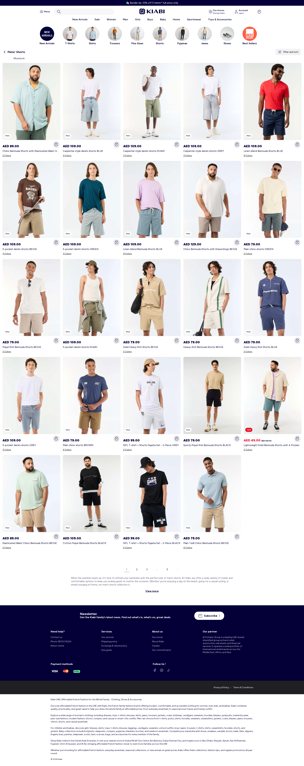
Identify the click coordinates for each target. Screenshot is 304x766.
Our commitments (161, 650)
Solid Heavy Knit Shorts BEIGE (140, 347)
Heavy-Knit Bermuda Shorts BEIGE (203, 347)
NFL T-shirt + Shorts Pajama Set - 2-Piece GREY (151, 445)
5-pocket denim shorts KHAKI (80, 347)
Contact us (56, 637)
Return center (57, 645)
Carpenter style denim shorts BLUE (83, 150)
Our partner (210, 631)
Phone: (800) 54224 (61, 641)
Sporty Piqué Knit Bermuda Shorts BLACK (207, 445)
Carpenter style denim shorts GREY (203, 150)
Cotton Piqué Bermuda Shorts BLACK (84, 543)
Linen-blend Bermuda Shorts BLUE (263, 150)
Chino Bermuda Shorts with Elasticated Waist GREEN (31, 150)
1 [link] (126, 569)
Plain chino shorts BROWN (78, 445)
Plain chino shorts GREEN (258, 249)
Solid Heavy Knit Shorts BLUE (260, 347)
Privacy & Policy (221, 687)
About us (157, 631)
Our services (107, 637)
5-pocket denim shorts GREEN (80, 249)
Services (106, 631)
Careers (156, 645)
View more (152, 591)
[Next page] (177, 569)
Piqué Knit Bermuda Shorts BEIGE (22, 347)
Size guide (106, 650)
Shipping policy (109, 641)
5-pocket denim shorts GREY (19, 445)
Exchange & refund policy (114, 645)
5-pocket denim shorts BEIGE (20, 249)
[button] (84, 12)
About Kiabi (158, 641)
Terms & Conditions (243, 687)
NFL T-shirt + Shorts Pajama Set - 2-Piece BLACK (151, 543)
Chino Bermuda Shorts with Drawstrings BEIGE (210, 249)
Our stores (157, 637)
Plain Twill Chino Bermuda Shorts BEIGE (206, 543)
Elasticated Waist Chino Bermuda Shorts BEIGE (30, 543)
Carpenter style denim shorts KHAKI (144, 150)
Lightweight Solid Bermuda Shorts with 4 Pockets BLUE (272, 445)
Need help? (58, 631)
